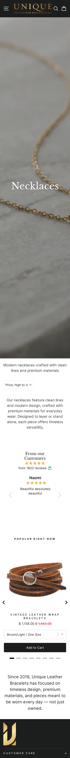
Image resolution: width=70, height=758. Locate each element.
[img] (35, 463)
